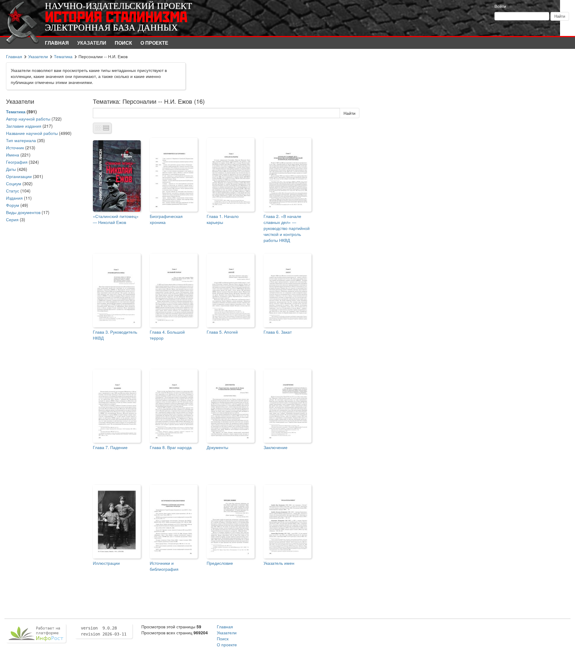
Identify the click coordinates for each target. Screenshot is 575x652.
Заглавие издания (23, 126)
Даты (11, 169)
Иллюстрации (106, 563)
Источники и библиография (164, 566)
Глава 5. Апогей (222, 332)
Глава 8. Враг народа (171, 447)
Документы (217, 447)
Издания (14, 198)
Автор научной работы (28, 119)
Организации (19, 176)
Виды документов (23, 212)
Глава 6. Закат (278, 332)
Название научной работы (32, 133)
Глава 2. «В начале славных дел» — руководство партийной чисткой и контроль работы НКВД (287, 228)
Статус (12, 191)
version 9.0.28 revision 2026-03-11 (103, 631)
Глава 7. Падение (110, 447)
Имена (12, 155)
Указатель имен (279, 563)
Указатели (91, 42)
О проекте (154, 42)
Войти (500, 6)
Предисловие (220, 563)
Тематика (63, 56)
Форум (12, 205)
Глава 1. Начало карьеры (223, 219)
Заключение (276, 447)
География (17, 162)
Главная (57, 42)
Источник (15, 147)
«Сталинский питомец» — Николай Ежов (116, 219)
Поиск (123, 42)
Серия (12, 219)
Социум (13, 183)
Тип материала (21, 140)
